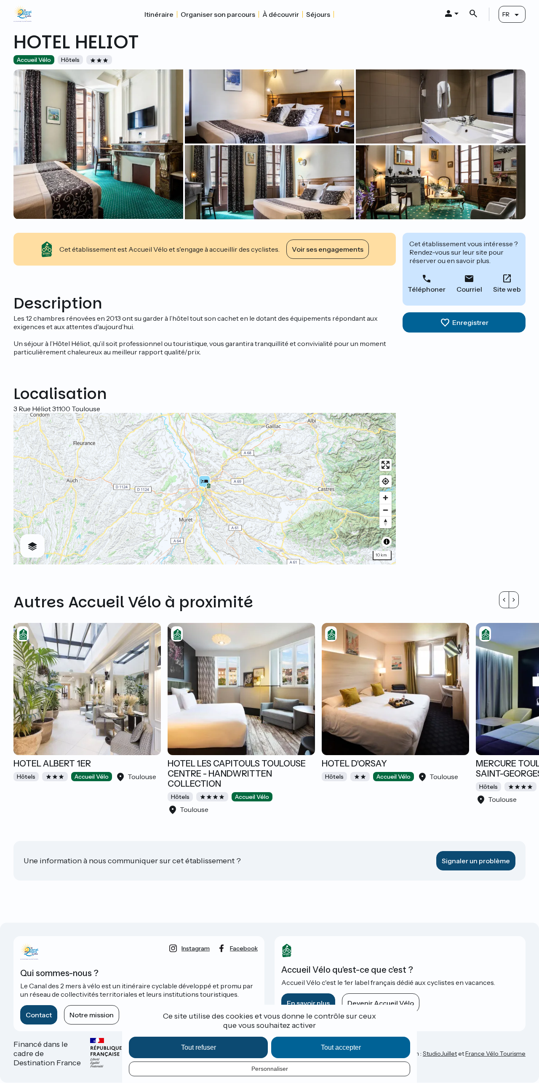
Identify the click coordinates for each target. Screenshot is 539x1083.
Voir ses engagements (327, 249)
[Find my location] (385, 481)
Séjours (318, 14)
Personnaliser (269, 1068)
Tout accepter (341, 1047)
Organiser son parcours (218, 14)
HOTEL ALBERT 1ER (52, 763)
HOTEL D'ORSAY (354, 763)
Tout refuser (198, 1047)
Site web (507, 289)
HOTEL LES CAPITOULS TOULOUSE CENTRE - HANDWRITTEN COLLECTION (237, 773)
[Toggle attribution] (387, 542)
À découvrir (280, 14)
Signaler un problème (476, 861)
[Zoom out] (385, 510)
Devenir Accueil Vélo (380, 1003)
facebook (244, 948)
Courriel (469, 289)
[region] (204, 488)
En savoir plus (308, 1003)
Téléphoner (427, 289)
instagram (195, 948)
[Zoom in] (385, 498)
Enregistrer (470, 322)
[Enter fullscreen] (385, 465)
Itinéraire (158, 14)
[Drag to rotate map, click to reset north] (385, 522)
